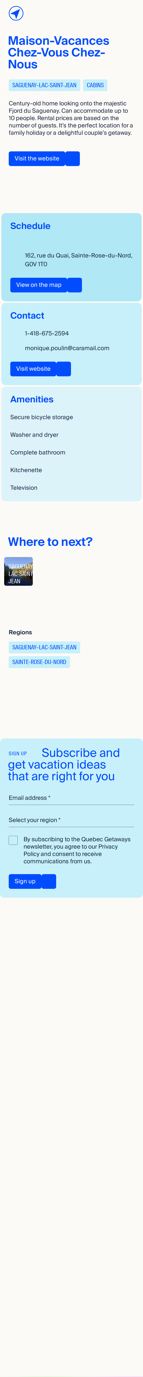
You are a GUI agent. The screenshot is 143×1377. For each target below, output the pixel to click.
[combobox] (71, 820)
